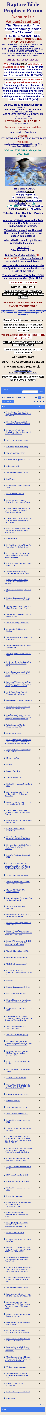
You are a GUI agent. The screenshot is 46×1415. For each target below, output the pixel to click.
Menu (6, 389)
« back (4, 1409)
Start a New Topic (8, 401)
